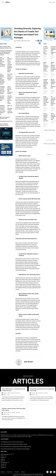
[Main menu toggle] (2, 2)
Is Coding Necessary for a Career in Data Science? (12, 441)
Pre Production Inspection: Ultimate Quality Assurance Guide (53, 101)
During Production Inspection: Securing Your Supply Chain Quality (46, 101)
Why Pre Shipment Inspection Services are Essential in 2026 (53, 84)
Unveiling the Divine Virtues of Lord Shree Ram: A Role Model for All (2, 110)
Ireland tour (20, 222)
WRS (7, 2)
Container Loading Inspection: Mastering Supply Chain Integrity (45, 84)
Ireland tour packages (20, 181)
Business (5, 392)
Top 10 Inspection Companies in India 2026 (53, 116)
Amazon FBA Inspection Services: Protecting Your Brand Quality (53, 66)
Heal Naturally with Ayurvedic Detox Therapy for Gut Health (2, 62)
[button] (50, 2)
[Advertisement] (28, 14)
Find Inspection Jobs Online (6, 121)
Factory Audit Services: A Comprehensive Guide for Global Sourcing (46, 66)
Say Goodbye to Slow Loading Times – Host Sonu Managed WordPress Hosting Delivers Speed (10, 64)
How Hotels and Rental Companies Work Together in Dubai (14, 444)
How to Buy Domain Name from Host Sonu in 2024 (9, 77)
